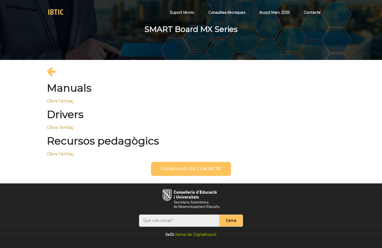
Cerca (231, 220)
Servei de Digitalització (191, 234)
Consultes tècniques (226, 12)
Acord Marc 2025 (274, 12)
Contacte (312, 12)
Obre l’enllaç (60, 101)
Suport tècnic (182, 12)
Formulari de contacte (191, 169)
